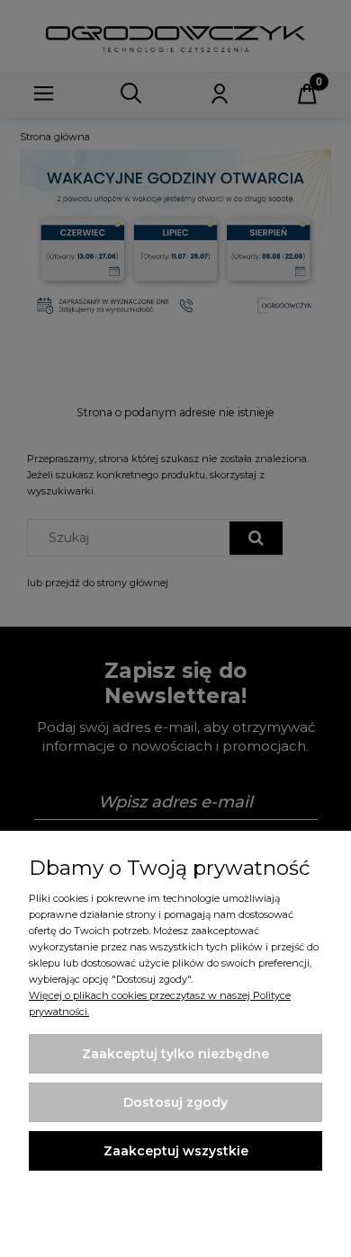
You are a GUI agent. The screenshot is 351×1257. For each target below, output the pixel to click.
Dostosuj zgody (175, 1102)
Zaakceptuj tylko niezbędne (175, 1054)
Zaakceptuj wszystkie (176, 1151)
